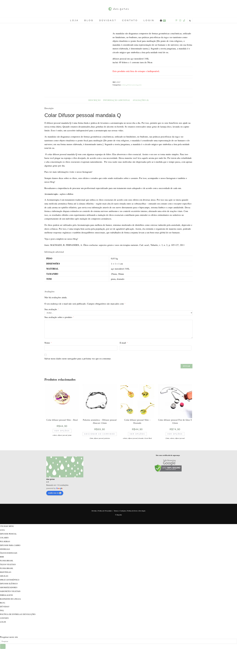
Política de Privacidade (105, 511)
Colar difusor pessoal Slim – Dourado (137, 421)
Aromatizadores (8, 587)
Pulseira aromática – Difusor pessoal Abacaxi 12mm (100, 421)
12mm (91, 438)
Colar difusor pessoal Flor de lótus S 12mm (175, 421)
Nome (48, 342)
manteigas (5, 572)
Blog (2, 603)
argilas (4, 576)
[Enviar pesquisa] (3, 646)
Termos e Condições (120, 511)
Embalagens (6, 595)
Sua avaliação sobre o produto (59, 317)
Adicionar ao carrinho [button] (99, 434)
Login (3, 622)
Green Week (148, 438)
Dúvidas (94, 511)
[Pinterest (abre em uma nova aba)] (176, 20)
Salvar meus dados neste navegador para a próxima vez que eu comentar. (77, 358)
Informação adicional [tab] (116, 100)
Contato (4, 618)
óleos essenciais (8, 553)
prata (140, 85)
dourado (141, 438)
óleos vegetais (8, 564)
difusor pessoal (132, 85)
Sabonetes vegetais (10, 591)
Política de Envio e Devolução (136, 511)
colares (123, 85)
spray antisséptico (9, 580)
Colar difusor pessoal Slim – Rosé (62, 420)
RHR (2, 557)
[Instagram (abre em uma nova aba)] (180, 20)
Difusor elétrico (9, 584)
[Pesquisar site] (190, 20)
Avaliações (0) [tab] (141, 100)
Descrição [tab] (94, 100)
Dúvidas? (5, 607)
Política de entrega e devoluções (17, 614)
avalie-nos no (53, 493)
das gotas (50, 479)
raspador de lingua (10, 599)
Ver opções (62, 431)
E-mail (124, 342)
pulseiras (107, 438)
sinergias (5, 549)
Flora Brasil (6, 561)
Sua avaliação (51, 309)
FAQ (2, 610)
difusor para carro (10, 545)
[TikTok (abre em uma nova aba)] (184, 20)
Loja (2, 530)
